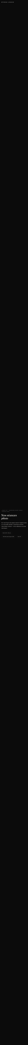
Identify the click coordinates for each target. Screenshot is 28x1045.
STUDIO (7, 2)
